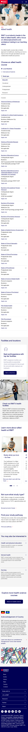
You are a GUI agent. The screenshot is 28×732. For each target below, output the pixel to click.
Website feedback (18, 717)
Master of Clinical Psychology (9, 254)
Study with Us (6, 691)
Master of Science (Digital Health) (10, 278)
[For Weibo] (19, 711)
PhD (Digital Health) (6, 305)
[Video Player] (14, 390)
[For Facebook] (2, 711)
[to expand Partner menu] (25, 702)
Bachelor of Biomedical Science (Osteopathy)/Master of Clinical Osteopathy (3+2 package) (10, 172)
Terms (21, 715)
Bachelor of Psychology (7, 203)
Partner (4, 702)
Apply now (4, 110)
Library (5, 679)
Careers (5, 684)
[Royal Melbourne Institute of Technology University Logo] (4, 2)
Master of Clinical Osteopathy (9, 243)
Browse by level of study (8, 508)
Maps (4, 681)
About (4, 706)
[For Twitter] (6, 711)
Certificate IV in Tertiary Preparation (11, 128)
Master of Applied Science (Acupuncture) (12, 230)
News (4, 674)
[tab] (14, 80)
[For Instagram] (9, 711)
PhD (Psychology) (6, 319)
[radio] (6, 68)
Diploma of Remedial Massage (9, 142)
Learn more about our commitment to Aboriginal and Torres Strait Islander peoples (11, 641)
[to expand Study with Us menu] (25, 691)
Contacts (5, 686)
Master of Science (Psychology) (10, 292)
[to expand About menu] (25, 706)
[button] (22, 2)
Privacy (3, 717)
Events (5, 676)
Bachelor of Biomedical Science (10, 155)
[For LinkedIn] (12, 711)
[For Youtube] (16, 711)
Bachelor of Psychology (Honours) (10, 216)
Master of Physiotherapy (7, 268)
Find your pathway (6, 526)
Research (5, 698)
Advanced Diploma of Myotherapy (10, 101)
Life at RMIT (5, 695)
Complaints (4, 718)
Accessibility (9, 717)
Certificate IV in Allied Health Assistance (12, 115)
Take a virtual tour (10, 372)
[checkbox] (26, 102)
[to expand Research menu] (25, 699)
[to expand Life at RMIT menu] (25, 695)
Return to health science (14, 601)
